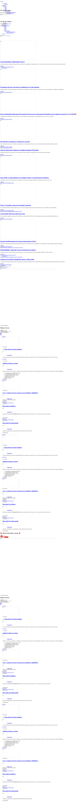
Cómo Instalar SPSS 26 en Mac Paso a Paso (12, 213)
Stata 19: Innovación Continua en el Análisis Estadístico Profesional (19, 150)
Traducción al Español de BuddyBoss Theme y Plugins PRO (17, 259)
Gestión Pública (7, 30)
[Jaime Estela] (5, 355)
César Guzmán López (4, 255)
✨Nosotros (4, 22)
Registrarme (7, 25)
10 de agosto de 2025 (8, 246)
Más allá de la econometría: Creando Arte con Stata (15, 141)
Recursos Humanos (10, 32)
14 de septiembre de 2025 (9, 210)
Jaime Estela (2, 92)
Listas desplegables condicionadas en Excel (12, 61)
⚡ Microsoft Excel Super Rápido (12, 349)
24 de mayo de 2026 (8, 155)
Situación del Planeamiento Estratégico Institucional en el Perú (18, 241)
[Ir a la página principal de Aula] (1, 1)
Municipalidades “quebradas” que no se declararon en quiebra (18, 250)
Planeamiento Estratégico (11, 31)
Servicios (6, 23)
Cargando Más (2, 265)
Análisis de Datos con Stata (10, 363)
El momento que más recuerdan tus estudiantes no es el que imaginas (19, 87)
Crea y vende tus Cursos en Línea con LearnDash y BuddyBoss (20, 393)
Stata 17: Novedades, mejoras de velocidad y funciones (15, 205)
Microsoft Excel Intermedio (10, 423)
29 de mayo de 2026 (8, 119)
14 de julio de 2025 (8, 264)
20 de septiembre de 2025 (9, 182)
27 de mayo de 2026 (8, 146)
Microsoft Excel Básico (9, 406)
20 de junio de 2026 (8, 92)
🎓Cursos (4, 24)
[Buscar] (1, 18)
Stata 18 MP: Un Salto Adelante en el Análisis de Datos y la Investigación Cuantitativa (24, 177)
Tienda (3, 33)
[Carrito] (1, 19)
